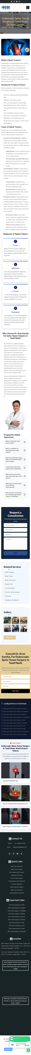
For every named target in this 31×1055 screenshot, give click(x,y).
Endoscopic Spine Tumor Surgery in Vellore (14, 728)
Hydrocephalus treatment (17, 893)
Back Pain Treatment (16, 866)
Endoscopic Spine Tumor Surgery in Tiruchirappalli (16, 717)
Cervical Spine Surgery (16, 878)
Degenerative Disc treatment (17, 881)
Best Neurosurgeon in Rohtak (16, 914)
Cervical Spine (9, 588)
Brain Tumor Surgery (16, 869)
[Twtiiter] (11, 1)
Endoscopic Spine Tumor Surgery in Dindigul (14, 734)
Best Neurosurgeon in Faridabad (17, 911)
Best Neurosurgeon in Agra (16, 923)
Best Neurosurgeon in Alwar (17, 925)
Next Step (15, 691)
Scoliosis (8, 596)
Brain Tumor (9, 576)
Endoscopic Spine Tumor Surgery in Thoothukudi (16, 731)
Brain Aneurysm (10, 580)
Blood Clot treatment (17, 890)
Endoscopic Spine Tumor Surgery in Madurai (14, 714)
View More (9, 637)
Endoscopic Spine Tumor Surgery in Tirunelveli (15, 723)
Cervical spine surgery (12, 592)
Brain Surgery (9, 572)
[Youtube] (17, 1)
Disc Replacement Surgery (16, 872)
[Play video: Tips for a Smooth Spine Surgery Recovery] (15, 793)
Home (3, 27)
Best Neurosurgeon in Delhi (16, 905)
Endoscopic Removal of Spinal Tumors (18, 27)
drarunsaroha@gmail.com (20, 847)
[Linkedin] (19, 1)
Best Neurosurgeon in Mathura (16, 920)
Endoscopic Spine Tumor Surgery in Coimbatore (15, 711)
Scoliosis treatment (16, 884)
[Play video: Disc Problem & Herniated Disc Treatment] (15, 816)
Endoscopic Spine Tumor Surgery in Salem (14, 720)
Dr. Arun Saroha (9, 1039)
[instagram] (9, 854)
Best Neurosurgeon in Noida (17, 928)
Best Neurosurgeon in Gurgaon (16, 908)
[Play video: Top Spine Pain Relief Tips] (15, 770)
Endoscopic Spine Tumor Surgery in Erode (14, 725)
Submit (15, 553)
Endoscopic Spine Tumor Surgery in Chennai (14, 708)
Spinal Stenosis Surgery (16, 887)
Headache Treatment (12, 600)
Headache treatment (16, 875)
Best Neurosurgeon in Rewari (16, 917)
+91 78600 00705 (19, 843)
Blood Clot (8, 584)
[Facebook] (14, 1)
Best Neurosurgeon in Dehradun (17, 931)
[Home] (6, 7)
